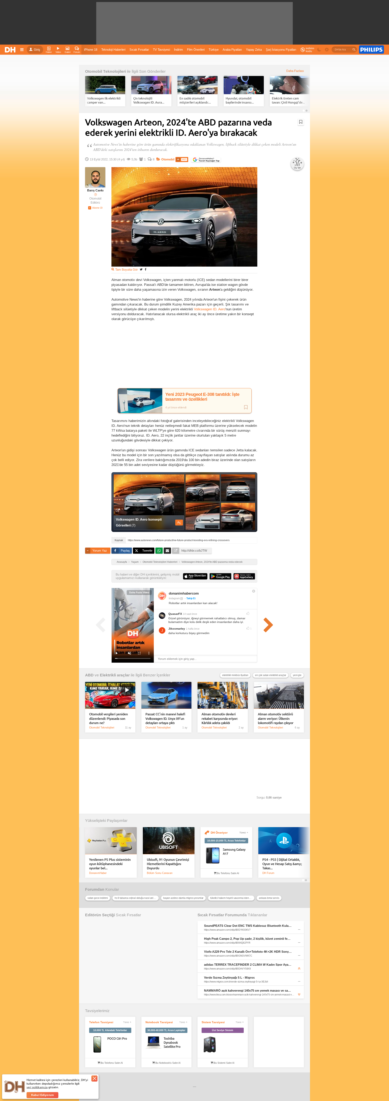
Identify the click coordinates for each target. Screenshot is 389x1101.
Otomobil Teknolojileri (105, 71)
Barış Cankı (95, 190)
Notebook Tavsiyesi (159, 1022)
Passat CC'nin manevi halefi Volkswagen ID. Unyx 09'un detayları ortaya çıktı (165, 718)
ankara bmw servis (269, 898)
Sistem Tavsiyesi (213, 1022)
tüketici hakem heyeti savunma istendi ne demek (232, 898)
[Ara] (354, 50)
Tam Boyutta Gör (126, 269)
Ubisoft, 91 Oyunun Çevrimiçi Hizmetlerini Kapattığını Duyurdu (168, 863)
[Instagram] (162, 596)
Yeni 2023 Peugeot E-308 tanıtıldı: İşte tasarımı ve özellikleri (202, 397)
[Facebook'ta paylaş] (145, 269)
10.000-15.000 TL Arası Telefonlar (226, 840)
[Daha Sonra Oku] (301, 122)
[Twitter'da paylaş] (141, 269)
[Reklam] (371, 49)
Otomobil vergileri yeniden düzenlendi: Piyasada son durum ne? (108, 718)
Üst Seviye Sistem (222, 1030)
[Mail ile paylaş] (167, 551)
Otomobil (167, 159)
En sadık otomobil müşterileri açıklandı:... (195, 100)
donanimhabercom (184, 593)
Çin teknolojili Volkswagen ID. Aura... (148, 100)
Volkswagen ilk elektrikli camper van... (104, 100)
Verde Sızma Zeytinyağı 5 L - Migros (229, 977)
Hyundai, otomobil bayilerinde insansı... (240, 100)
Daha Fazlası (295, 71)
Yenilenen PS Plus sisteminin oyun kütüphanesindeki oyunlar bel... (110, 863)
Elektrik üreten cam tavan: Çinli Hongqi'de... (288, 100)
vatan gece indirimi (98, 898)
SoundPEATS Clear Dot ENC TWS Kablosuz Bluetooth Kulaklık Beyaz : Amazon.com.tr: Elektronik (248, 925)
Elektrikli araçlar (115, 675)
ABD (89, 675)
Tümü (242, 832)
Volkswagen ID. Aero (209, 309)
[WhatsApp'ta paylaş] (159, 551)
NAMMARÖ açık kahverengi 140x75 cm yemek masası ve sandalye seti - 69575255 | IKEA (248, 990)
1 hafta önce (193, 628)
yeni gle (297, 675)
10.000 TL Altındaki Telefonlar (110, 1030)
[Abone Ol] (95, 207)
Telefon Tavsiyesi (101, 1022)
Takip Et (191, 598)
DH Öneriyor (219, 832)
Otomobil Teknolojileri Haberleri (160, 562)
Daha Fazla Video (139, 592)
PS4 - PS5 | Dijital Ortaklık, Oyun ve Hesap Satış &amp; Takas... (282, 863)
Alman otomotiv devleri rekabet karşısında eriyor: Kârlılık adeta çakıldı (220, 718)
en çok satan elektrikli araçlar (270, 675)
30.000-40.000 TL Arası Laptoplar (166, 1030)
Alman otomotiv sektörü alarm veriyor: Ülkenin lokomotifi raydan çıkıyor (275, 718)
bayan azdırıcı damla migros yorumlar (183, 898)
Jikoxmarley (176, 628)
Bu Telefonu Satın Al (227, 873)
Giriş (37, 49)
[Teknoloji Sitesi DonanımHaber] (10, 50)
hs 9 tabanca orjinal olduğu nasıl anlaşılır (136, 898)
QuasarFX (175, 613)
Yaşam (135, 562)
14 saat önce (190, 614)
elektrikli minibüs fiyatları (235, 675)
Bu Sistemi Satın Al (223, 1062)
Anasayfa (122, 562)
